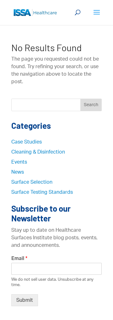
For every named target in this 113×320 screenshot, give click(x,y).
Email (19, 258)
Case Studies (26, 141)
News (17, 172)
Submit (24, 300)
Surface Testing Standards (42, 192)
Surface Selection (31, 182)
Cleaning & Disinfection (38, 152)
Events (19, 162)
